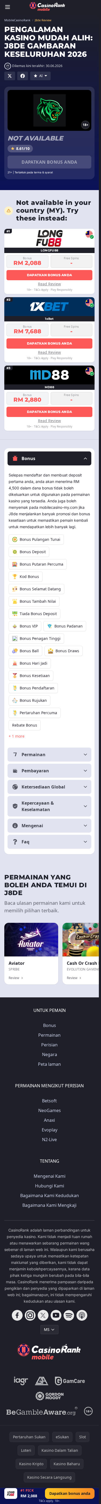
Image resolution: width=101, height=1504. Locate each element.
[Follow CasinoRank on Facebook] (17, 1315)
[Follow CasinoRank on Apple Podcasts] (81, 1315)
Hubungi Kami (49, 1186)
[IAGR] (21, 1381)
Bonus (49, 1025)
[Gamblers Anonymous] (41, 1381)
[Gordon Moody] (50, 1396)
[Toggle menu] (7, 7)
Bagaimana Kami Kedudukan (49, 1195)
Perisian (49, 1045)
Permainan (49, 1035)
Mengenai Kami (49, 1176)
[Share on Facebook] (22, 76)
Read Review (49, 283)
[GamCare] (70, 1381)
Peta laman (49, 1064)
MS (47, 1329)
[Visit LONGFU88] (10, 1493)
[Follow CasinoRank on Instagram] (30, 1315)
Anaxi (49, 1120)
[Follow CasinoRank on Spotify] (69, 1315)
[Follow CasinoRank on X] (43, 1315)
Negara (49, 1054)
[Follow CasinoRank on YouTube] (56, 1315)
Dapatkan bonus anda (49, 162)
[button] (49, 458)
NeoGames (49, 1110)
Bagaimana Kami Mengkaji (49, 1205)
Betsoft (49, 1101)
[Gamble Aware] (42, 1411)
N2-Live (49, 1139)
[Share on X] (9, 76)
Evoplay (49, 1130)
